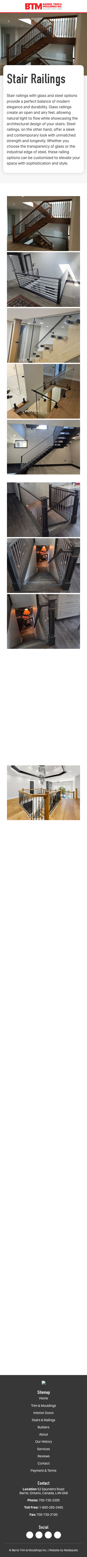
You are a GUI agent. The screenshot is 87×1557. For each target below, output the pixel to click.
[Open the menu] (5, 6)
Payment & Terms (43, 1471)
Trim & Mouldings (43, 1406)
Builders (43, 1427)
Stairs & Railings (43, 1420)
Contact (44, 1463)
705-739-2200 (49, 1500)
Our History (43, 1442)
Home (43, 1398)
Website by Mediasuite (63, 1550)
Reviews (44, 1456)
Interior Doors (43, 1413)
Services (43, 1449)
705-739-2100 (47, 1515)
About (43, 1434)
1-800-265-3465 (51, 1507)
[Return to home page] (43, 1382)
